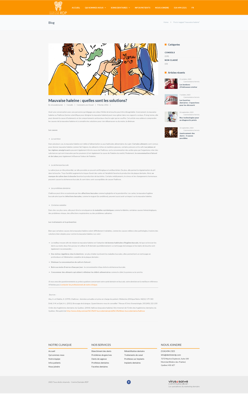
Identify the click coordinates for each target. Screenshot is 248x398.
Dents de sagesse (99, 359)
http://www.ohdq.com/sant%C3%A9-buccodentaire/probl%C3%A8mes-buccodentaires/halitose (106, 311)
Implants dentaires (132, 362)
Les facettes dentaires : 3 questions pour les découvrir (189, 102)
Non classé (171, 60)
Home (166, 22)
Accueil (76, 7)
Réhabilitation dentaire (134, 351)
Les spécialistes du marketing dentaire (184, 386)
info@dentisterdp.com (171, 355)
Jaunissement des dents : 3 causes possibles (187, 135)
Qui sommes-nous (94, 7)
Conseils (70, 105)
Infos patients (142, 7)
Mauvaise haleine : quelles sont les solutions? (87, 100)
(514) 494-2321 (168, 351)
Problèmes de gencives (101, 355)
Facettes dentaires (99, 366)
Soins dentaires (119, 7)
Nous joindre (162, 7)
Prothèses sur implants (134, 359)
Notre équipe (54, 359)
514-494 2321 (180, 7)
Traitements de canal (133, 355)
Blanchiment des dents (101, 351)
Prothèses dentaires (100, 362)
